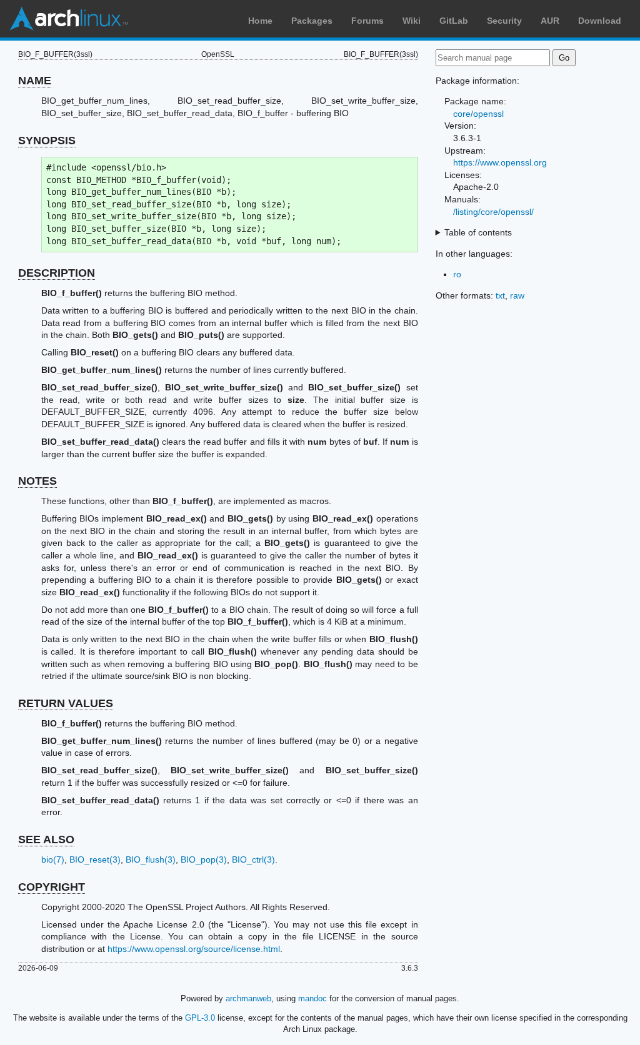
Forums (367, 21)
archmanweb (248, 998)
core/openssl (478, 114)
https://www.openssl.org (500, 162)
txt (500, 295)
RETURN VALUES (65, 703)
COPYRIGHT (51, 887)
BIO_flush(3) (151, 859)
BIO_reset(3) (95, 859)
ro (457, 274)
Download (599, 21)
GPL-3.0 (200, 1018)
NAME (34, 80)
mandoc (312, 998)
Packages (311, 21)
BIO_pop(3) (204, 859)
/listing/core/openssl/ (493, 212)
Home (260, 21)
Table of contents (478, 232)
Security (504, 21)
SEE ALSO (46, 839)
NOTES (37, 481)
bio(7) (52, 859)
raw (517, 295)
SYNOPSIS (47, 140)
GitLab (453, 21)
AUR (550, 21)
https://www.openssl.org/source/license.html (194, 949)
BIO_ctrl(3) (253, 859)
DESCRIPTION (56, 273)
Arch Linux (68, 18)
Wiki (411, 21)
